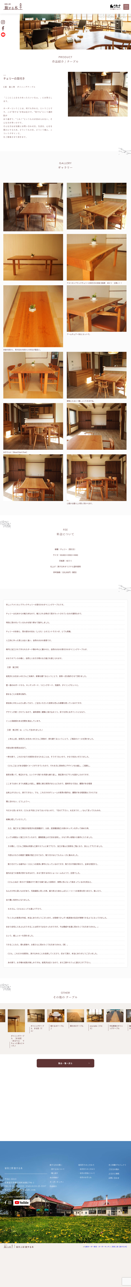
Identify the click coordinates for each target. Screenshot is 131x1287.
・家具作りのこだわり (86, 1169)
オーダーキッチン (57, 1182)
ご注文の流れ (113, 1169)
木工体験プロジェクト (117, 1165)
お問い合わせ (113, 1178)
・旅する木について (57, 1169)
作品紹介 (53, 1186)
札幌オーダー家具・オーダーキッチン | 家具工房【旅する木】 (106, 1247)
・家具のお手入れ (85, 1177)
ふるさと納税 (113, 1173)
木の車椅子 (54, 1177)
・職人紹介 (54, 1173)
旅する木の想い (56, 1165)
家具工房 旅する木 (14, 1168)
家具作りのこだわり (86, 1165)
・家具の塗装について (86, 1173)
